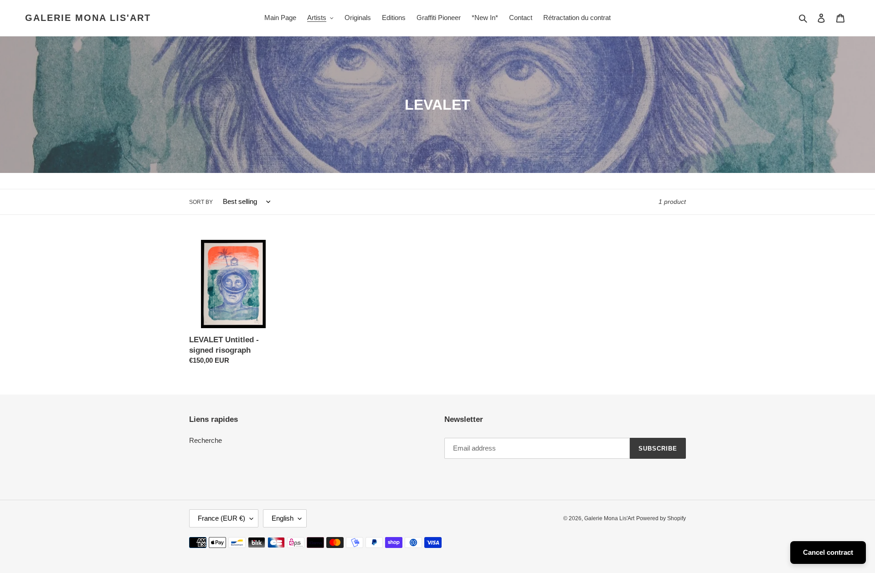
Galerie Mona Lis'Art (88, 18)
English (282, 518)
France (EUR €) (221, 518)
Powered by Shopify (661, 518)
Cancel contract (828, 552)
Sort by (201, 202)
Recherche (205, 440)
